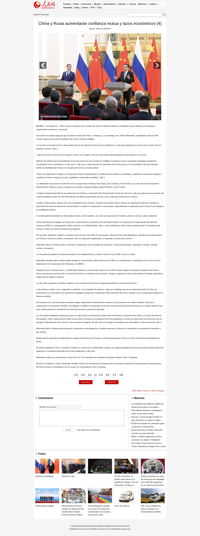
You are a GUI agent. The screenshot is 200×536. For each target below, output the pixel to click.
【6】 (107, 375)
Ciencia (132, 4)
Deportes (142, 4)
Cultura (152, 4)
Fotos (85, 7)
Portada (66, 4)
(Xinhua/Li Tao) (68, 476)
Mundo (97, 4)
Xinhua (92, 29)
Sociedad (67, 7)
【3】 (90, 375)
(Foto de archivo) (121, 506)
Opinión (122, 4)
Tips (100, 7)
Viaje (77, 7)
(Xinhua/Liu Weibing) (44, 476)
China (76, 4)
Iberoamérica (110, 4)
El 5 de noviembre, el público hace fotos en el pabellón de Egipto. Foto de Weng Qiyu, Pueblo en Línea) (126, 482)
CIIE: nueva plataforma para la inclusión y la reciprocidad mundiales (151, 509)
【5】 (101, 375)
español (36, 15)
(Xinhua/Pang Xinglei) (44, 506)
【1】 (76, 375)
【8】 (121, 375)
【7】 (114, 375)
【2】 (83, 375)
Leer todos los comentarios (88, 430)
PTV (93, 7)
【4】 (95, 375)
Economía (86, 4)
